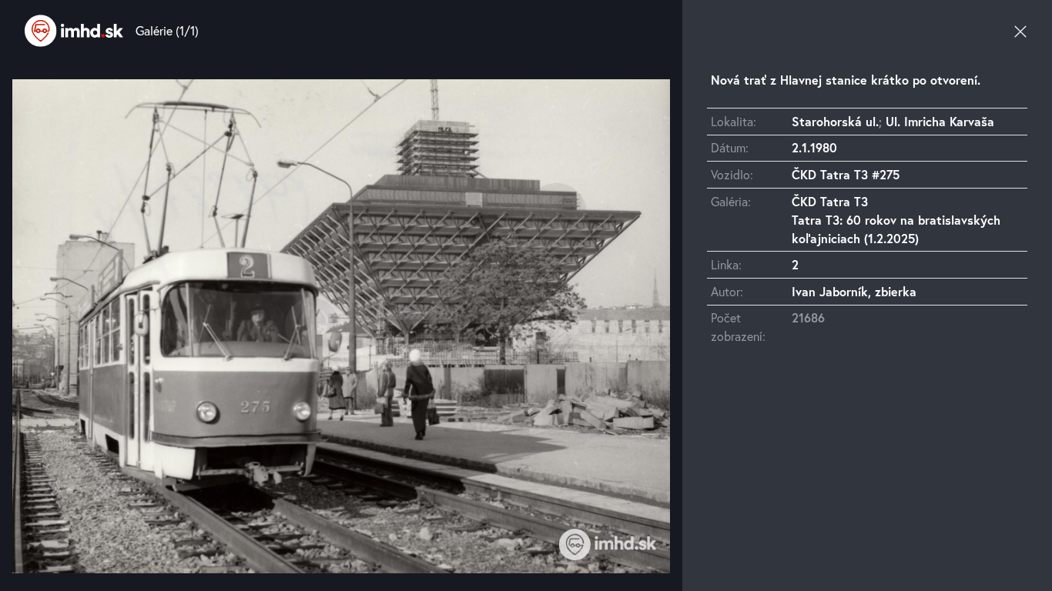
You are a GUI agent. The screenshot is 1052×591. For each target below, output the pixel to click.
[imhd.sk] (74, 31)
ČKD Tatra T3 (830, 201)
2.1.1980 (814, 147)
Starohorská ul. (835, 121)
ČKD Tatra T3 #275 (846, 174)
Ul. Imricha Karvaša (940, 121)
